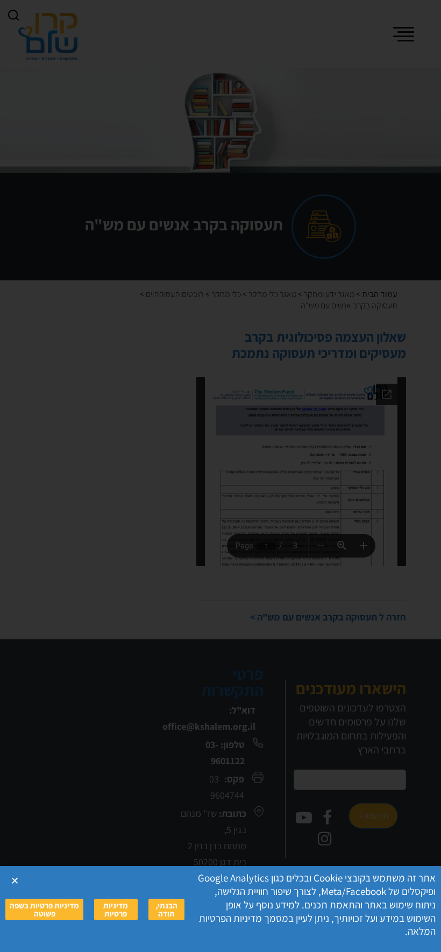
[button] (15, 881)
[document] (220, 476)
